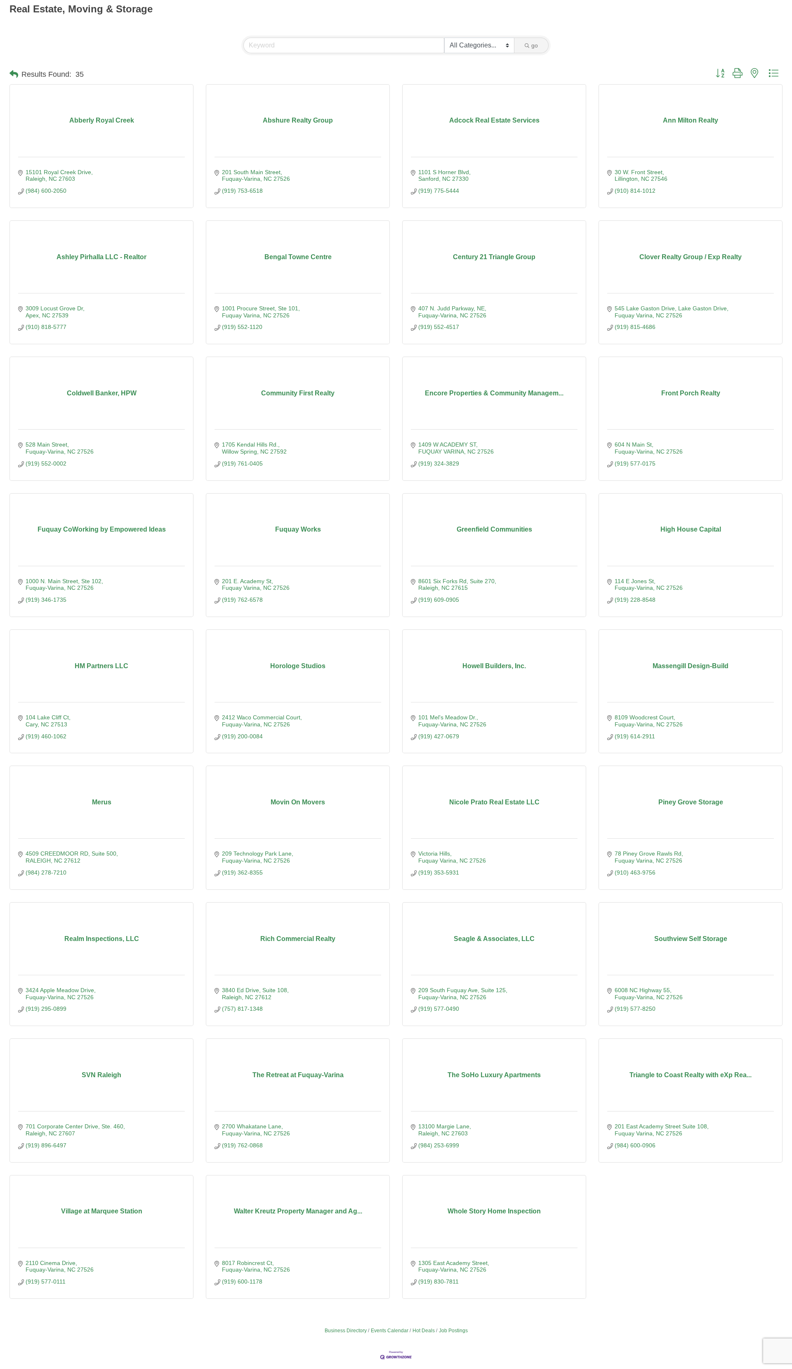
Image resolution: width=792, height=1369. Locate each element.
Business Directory (346, 1331)
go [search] (534, 45)
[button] (13, 74)
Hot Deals (423, 1331)
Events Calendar (389, 1331)
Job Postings (453, 1331)
